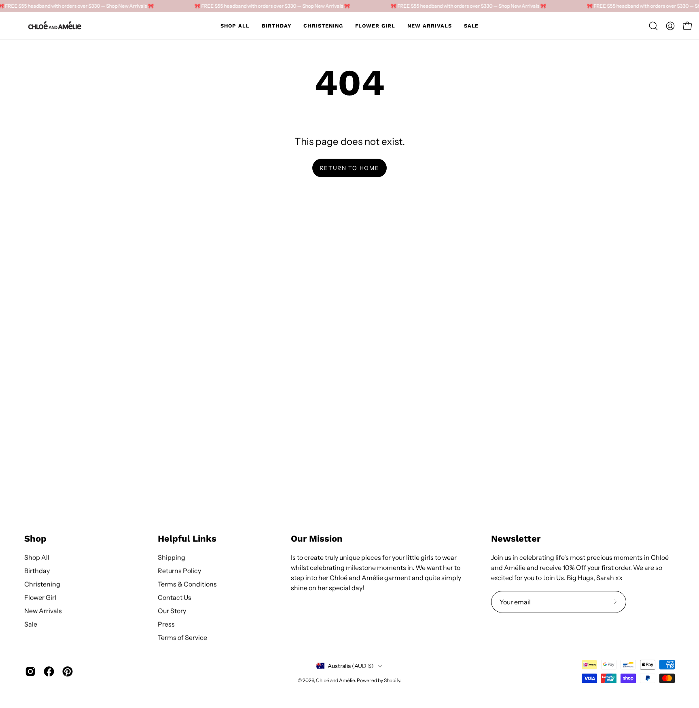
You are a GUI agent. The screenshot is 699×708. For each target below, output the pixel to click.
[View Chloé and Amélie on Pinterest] (67, 671)
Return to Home (349, 168)
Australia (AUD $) (351, 665)
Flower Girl (40, 597)
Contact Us (174, 597)
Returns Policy (179, 570)
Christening (42, 584)
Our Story (172, 610)
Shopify (392, 680)
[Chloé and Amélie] (54, 26)
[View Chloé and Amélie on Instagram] (30, 671)
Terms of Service (182, 637)
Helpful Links (187, 539)
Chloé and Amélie (335, 680)
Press (166, 624)
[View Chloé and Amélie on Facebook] (49, 671)
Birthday (37, 570)
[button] (653, 25)
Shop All (36, 557)
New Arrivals (43, 610)
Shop (35, 539)
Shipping (171, 557)
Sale (30, 624)
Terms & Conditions (187, 584)
